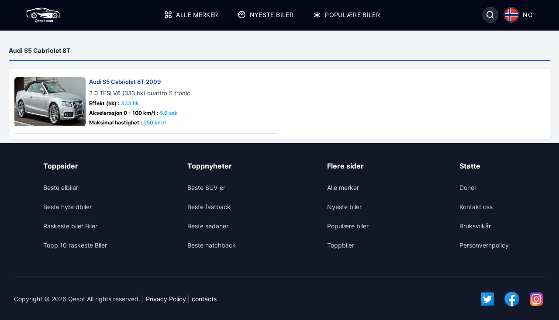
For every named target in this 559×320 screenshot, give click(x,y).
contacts (204, 299)
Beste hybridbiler (67, 206)
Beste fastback (209, 206)
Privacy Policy (166, 299)
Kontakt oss (476, 206)
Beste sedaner (207, 226)
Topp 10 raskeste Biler (75, 245)
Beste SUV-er (206, 187)
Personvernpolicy (484, 245)
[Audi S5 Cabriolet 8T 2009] (50, 101)
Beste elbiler (60, 187)
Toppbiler (340, 245)
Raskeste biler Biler (70, 226)
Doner (467, 187)
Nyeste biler (271, 14)
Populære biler (352, 14)
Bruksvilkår (475, 226)
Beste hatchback (211, 245)
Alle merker (197, 14)
